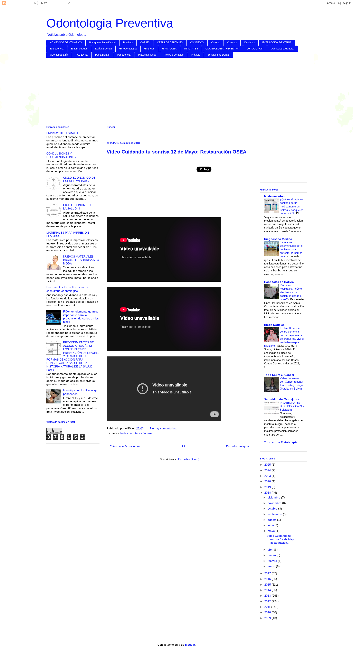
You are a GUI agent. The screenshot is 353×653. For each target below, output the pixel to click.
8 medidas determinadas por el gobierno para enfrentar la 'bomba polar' (291, 249)
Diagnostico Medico (278, 239)
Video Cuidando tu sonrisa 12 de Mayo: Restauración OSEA (176, 152)
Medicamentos (274, 196)
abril (271, 549)
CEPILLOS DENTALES (170, 42)
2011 (267, 606)
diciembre (274, 497)
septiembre (275, 514)
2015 (268, 584)
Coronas (232, 42)
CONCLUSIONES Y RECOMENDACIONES (61, 155)
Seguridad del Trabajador (281, 399)
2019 (268, 487)
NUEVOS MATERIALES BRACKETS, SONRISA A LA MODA (81, 260)
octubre (273, 508)
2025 (268, 464)
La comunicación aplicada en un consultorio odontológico (67, 289)
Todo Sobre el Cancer (279, 374)
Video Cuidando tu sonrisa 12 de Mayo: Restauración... (281, 539)
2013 (268, 595)
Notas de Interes (131, 433)
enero (272, 566)
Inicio (183, 446)
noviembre (275, 503)
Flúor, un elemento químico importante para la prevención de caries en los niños (81, 316)
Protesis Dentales (173, 54)
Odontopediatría (59, 54)
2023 (268, 475)
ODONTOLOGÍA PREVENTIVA (222, 48)
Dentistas (249, 42)
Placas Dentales (147, 54)
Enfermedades (79, 48)
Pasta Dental (102, 54)
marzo (272, 555)
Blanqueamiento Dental (102, 42)
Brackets (128, 42)
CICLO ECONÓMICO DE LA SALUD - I (79, 206)
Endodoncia (57, 48)
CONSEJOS (197, 42)
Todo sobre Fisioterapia (280, 442)
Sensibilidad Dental (218, 54)
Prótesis (195, 54)
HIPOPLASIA (169, 48)
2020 (268, 481)
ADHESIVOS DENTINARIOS (66, 42)
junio (271, 525)
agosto (272, 519)
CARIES (145, 42)
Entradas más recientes (125, 446)
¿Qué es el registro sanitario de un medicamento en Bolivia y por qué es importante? (291, 206)
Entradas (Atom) (188, 459)
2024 (268, 470)
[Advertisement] (169, 92)
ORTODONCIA (255, 48)
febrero (273, 560)
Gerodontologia (128, 48)
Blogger (190, 644)
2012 (268, 601)
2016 (268, 579)
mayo (272, 530)
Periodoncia (124, 54)
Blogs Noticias (274, 324)
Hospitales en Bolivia (279, 281)
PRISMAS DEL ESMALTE (62, 133)
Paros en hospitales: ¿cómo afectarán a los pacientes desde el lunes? (291, 292)
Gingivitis (149, 48)
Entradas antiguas (238, 446)
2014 (268, 590)
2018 (268, 492)
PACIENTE (82, 54)
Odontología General (282, 48)
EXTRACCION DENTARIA (276, 42)
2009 (268, 618)
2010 (268, 612)
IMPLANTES (191, 48)
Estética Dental (103, 48)
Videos (147, 433)
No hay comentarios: (164, 428)
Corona (215, 42)
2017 (268, 573)
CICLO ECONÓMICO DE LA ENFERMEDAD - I (79, 179)
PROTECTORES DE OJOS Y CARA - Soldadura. (292, 406)
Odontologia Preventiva (109, 23)
